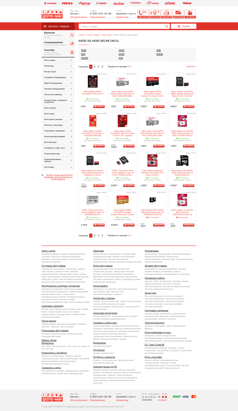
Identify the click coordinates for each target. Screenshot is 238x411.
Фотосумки (96, 301)
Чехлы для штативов (54, 311)
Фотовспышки (50, 72)
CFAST (108, 291)
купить (101, 106)
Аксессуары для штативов (70, 311)
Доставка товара (178, 14)
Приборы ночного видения (153, 283)
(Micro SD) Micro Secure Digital (127, 289)
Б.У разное (180, 348)
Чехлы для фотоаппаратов (101, 306)
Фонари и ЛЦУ (163, 316)
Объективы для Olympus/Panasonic (123, 256)
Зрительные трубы (166, 281)
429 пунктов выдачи (78, 17)
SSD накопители (107, 372)
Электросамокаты (159, 326)
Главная (82, 35)
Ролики (44, 276)
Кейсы (117, 301)
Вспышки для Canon (151, 254)
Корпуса (125, 372)
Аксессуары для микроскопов (163, 289)
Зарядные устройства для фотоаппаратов (55, 291)
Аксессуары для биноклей (153, 286)
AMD (53, 346)
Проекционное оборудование (55, 331)
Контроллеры (117, 372)
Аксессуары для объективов (154, 306)
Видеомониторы (98, 276)
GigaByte (83, 346)
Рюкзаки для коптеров (100, 309)
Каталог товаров (59, 26)
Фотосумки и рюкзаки (53, 119)
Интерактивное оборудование (51, 336)
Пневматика (148, 313)
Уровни (51, 309)
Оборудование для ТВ (49, 371)
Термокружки (55, 326)
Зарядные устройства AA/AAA (78, 291)
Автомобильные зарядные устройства (54, 296)
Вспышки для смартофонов (153, 261)
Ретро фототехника (163, 350)
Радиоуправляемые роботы (153, 340)
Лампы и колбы (46, 279)
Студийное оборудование (55, 77)
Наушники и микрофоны (171, 274)
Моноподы (45, 309)
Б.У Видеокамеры (150, 350)
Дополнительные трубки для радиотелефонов (107, 336)
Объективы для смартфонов (110, 339)
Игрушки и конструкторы (171, 368)
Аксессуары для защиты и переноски (105, 331)
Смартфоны (116, 326)
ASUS (47, 349)
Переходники (74, 271)
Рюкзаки (122, 301)
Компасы (156, 313)
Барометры (70, 326)
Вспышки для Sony (173, 256)
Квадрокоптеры (149, 335)
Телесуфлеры (97, 279)
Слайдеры (118, 279)
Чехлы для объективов (133, 301)
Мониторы (78, 356)
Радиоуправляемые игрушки (52, 160)
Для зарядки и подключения (132, 328)
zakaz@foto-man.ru (126, 14)
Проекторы (63, 333)
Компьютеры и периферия (54, 353)
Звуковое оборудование (54, 89)
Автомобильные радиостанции (116, 333)
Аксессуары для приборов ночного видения (176, 286)
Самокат (169, 326)
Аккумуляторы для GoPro (50, 299)
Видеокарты (48, 343)
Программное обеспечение (50, 358)
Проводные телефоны (130, 336)
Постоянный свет (47, 269)
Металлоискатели (165, 313)
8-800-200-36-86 (100, 14)
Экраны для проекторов (74, 333)
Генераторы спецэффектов (50, 274)
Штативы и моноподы (53, 125)
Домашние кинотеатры (49, 373)
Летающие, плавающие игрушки (165, 335)
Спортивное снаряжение (54, 131)
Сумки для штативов (117, 306)
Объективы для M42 (129, 254)
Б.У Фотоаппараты (150, 348)
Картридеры (117, 294)
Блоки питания (130, 370)
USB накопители (98, 289)
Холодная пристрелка (151, 316)
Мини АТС (96, 339)
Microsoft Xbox (164, 362)
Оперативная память (100, 375)
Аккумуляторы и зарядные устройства (55, 101)
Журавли (75, 274)
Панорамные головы (61, 309)
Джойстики (155, 360)
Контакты (143, 14)
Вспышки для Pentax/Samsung (181, 254)
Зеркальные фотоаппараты (50, 254)
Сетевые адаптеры (68, 294)
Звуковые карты (112, 377)
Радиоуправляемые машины (154, 338)
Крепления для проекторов (50, 333)
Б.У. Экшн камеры (186, 350)
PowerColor (63, 346)
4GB (158, 50)
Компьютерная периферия (50, 361)
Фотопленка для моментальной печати (113, 318)
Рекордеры (148, 271)
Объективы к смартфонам (116, 261)
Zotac (43, 346)
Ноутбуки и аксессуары (109, 360)
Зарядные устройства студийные (79, 302)
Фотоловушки (171, 318)
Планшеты (123, 339)
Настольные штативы (63, 314)
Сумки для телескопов (132, 306)
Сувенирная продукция (152, 362)
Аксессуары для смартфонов (174, 301)
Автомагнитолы (185, 274)
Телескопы (185, 281)
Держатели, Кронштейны (122, 269)
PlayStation (148, 360)
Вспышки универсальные (153, 259)
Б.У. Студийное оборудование (154, 353)
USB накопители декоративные (103, 294)
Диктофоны (156, 271)
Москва (74, 14)
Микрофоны (182, 269)
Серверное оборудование (67, 361)
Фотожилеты (121, 304)
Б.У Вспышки (172, 348)
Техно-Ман (52, 52)
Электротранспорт (52, 154)
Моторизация (130, 271)
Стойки (44, 271)
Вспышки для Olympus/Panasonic (155, 256)
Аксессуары (49, 114)
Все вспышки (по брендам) (184, 259)
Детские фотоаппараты (76, 259)
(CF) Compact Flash (110, 289)
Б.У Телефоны (174, 350)
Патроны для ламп (66, 274)
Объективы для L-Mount (133, 261)
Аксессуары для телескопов (171, 283)
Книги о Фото (46, 326)
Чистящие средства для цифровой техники (55, 363)
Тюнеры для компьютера (124, 375)
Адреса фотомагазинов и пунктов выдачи (155, 14)
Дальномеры (177, 281)
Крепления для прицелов (177, 316)
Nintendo (173, 362)
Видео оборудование (53, 83)
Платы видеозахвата (99, 377)
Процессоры (112, 375)
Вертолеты (188, 340)
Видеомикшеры (111, 282)
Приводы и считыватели (101, 380)
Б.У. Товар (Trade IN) (154, 345)
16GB (83, 50)
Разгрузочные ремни (107, 301)
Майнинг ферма (49, 340)
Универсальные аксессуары (154, 368)
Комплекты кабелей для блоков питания (122, 380)
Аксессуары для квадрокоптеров (173, 340)
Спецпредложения (55, 43)
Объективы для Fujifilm (100, 261)
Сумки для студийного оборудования (70, 279)
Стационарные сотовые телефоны (129, 331)
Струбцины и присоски (78, 314)
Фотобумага (133, 316)
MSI (88, 346)
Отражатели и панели (62, 271)
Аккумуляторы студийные (67, 299)
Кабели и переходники (76, 373)
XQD (121, 291)
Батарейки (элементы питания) (51, 294)
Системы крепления (53, 276)
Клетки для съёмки (99, 282)
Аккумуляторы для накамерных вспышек (55, 302)
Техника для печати (107, 353)
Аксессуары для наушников (153, 274)
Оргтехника (49, 167)
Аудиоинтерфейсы (167, 271)
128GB (159, 54)
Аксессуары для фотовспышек (154, 301)
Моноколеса (148, 328)
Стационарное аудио (151, 269)
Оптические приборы (53, 95)
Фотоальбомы (81, 324)
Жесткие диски (98, 383)
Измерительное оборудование (75, 282)
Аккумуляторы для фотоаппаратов (53, 289)
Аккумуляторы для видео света (114, 276)
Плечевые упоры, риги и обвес (103, 271)
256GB (84, 58)
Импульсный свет (59, 269)
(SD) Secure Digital (99, 291)
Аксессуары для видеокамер (175, 298)
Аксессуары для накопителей (128, 377)
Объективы (49, 66)
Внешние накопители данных (69, 358)
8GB (83, 54)
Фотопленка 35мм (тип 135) (102, 316)
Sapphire (48, 346)
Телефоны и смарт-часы (54, 148)
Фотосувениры (50, 142)
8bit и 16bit (185, 365)
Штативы (44, 311)
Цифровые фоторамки (49, 324)
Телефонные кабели (99, 333)
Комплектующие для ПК (105, 367)
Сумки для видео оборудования (112, 274)
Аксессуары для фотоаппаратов (155, 298)
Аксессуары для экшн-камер (154, 304)
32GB (121, 50)
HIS (78, 346)
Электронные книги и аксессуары (103, 362)
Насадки (55, 279)
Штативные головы (75, 309)
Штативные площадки (48, 314)
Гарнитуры (177, 271)
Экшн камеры (46, 256)
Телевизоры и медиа (51, 368)
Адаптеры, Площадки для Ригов (103, 269)
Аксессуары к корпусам (117, 370)
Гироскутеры (149, 326)
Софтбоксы (81, 269)
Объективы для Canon (100, 254)
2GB (121, 58)
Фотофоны (82, 274)
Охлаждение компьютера (101, 370)
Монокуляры (149, 289)
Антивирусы (97, 360)
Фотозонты (50, 271)
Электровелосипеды (179, 326)
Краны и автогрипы (131, 276)
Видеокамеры (46, 259)
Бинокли (156, 281)
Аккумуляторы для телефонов (74, 289)
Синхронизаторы (71, 269)
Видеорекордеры (108, 279)
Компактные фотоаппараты (77, 254)
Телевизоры (60, 371)
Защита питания (84, 358)
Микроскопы (149, 281)
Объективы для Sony (115, 254)
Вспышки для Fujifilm (168, 259)
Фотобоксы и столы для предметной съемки (75, 276)
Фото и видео (49, 60)
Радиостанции (97, 328)
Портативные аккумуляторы (76, 296)
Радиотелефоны (108, 328)
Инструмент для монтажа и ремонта (53, 356)
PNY (43, 349)
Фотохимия (96, 318)
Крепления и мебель (71, 371)
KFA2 (69, 346)
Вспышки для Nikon (165, 254)
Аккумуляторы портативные (102, 326)
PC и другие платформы (173, 365)
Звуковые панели (62, 373)
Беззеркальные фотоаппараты (70, 256)
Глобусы (62, 326)
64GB (121, 54)
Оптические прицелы (179, 313)
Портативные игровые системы (155, 365)
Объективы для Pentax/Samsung (118, 259)
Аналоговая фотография (54, 136)
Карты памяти (50, 108)
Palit (57, 346)
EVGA (52, 349)
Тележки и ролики (119, 271)
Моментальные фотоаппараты (51, 261)
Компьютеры (70, 356)
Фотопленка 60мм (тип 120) (120, 316)
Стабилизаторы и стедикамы (131, 279)
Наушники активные (151, 318)
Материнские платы (135, 372)
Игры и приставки (153, 357)
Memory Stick (115, 291)
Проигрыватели (84, 371)
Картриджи (96, 353)
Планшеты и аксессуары (126, 360)
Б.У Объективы (162, 348)
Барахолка (53, 35)
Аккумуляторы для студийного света (53, 282)
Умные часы (118, 328)
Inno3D (74, 346)
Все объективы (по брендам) (102, 256)
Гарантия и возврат (166, 14)
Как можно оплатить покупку (190, 14)
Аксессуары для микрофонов (168, 269)
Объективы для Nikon (100, 259)
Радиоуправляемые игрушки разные (175, 338)
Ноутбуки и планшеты (104, 357)
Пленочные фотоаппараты (59, 259)
